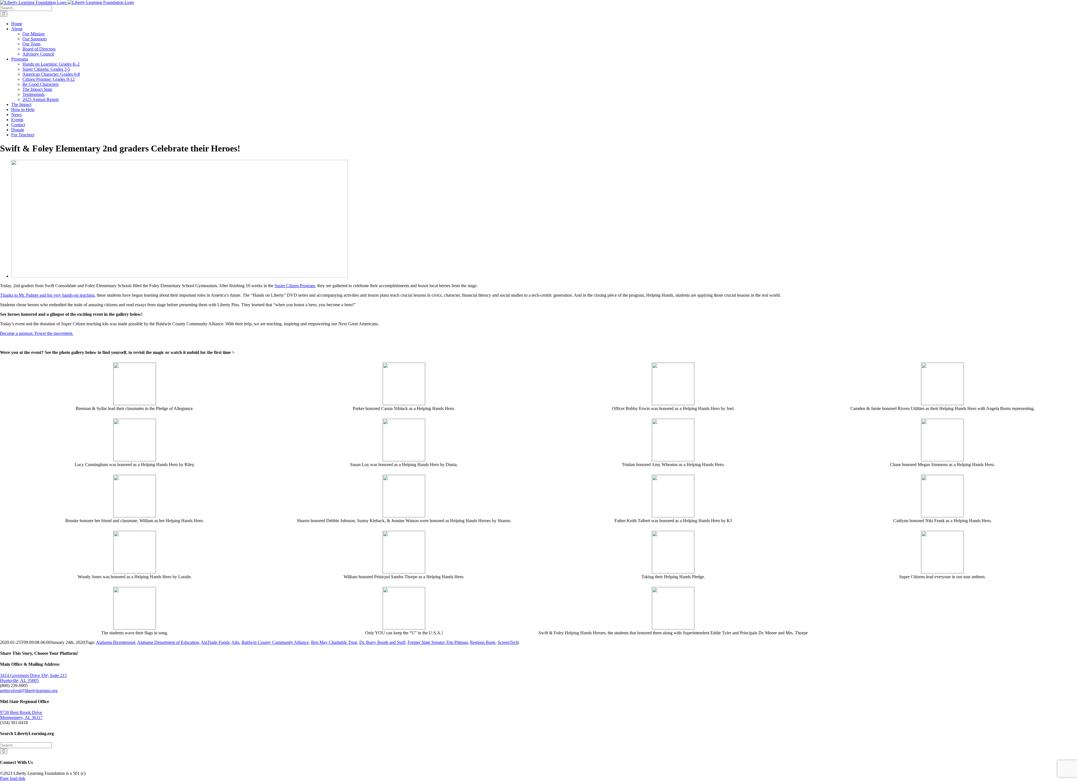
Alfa (235, 642)
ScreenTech (508, 642)
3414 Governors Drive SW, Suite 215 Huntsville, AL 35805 (33, 678)
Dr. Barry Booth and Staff (382, 642)
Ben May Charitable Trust (334, 642)
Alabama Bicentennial (115, 642)
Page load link (12, 778)
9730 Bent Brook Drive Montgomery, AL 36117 (21, 715)
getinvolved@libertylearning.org (28, 690)
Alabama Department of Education (168, 642)
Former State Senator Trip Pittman (438, 642)
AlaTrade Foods (215, 642)
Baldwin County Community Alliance (275, 642)
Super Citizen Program (295, 285)
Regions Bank (482, 642)
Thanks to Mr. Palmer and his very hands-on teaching (47, 295)
